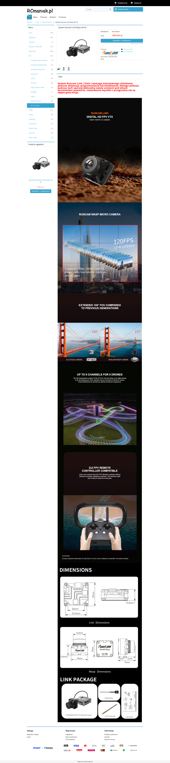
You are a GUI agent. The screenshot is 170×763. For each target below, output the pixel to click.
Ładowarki (32, 119)
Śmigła (31, 110)
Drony (31, 33)
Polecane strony (109, 739)
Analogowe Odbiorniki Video (39, 60)
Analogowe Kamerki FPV (38, 69)
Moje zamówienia (71, 737)
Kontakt (106, 737)
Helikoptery (32, 37)
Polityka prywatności (111, 734)
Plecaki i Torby (33, 128)
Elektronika (32, 51)
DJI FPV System (35, 105)
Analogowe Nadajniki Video (39, 65)
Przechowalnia (70, 739)
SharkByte (34, 92)
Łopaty (31, 114)
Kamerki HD (34, 74)
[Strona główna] (40, 10)
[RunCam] (110, 53)
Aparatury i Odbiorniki (35, 46)
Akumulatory (33, 124)
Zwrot (29, 737)
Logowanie (69, 734)
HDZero (33, 96)
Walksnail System (36, 101)
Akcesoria (33, 83)
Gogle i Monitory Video (37, 87)
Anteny (33, 78)
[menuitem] (35, 17)
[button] (127, 49)
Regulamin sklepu (33, 734)
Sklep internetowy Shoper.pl (85, 761)
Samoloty (32, 42)
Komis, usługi (33, 137)
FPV (30, 56)
